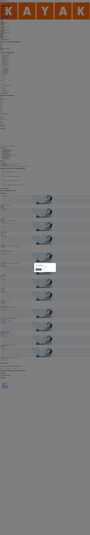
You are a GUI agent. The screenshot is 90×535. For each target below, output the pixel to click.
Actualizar (38, 269)
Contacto (43, 269)
